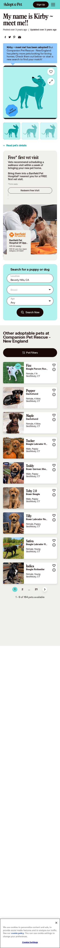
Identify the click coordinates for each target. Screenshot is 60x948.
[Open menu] (53, 5)
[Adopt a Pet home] (13, 5)
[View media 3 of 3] (48, 131)
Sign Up (41, 4)
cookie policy (17, 933)
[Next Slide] (53, 92)
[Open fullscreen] (51, 81)
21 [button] (36, 589)
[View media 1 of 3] (11, 131)
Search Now (33, 312)
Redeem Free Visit (30, 190)
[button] (44, 589)
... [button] (29, 589)
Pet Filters (32, 352)
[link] (5, 37)
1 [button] (14, 589)
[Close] (56, 922)
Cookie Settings (30, 942)
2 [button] (22, 589)
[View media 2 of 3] (30, 131)
